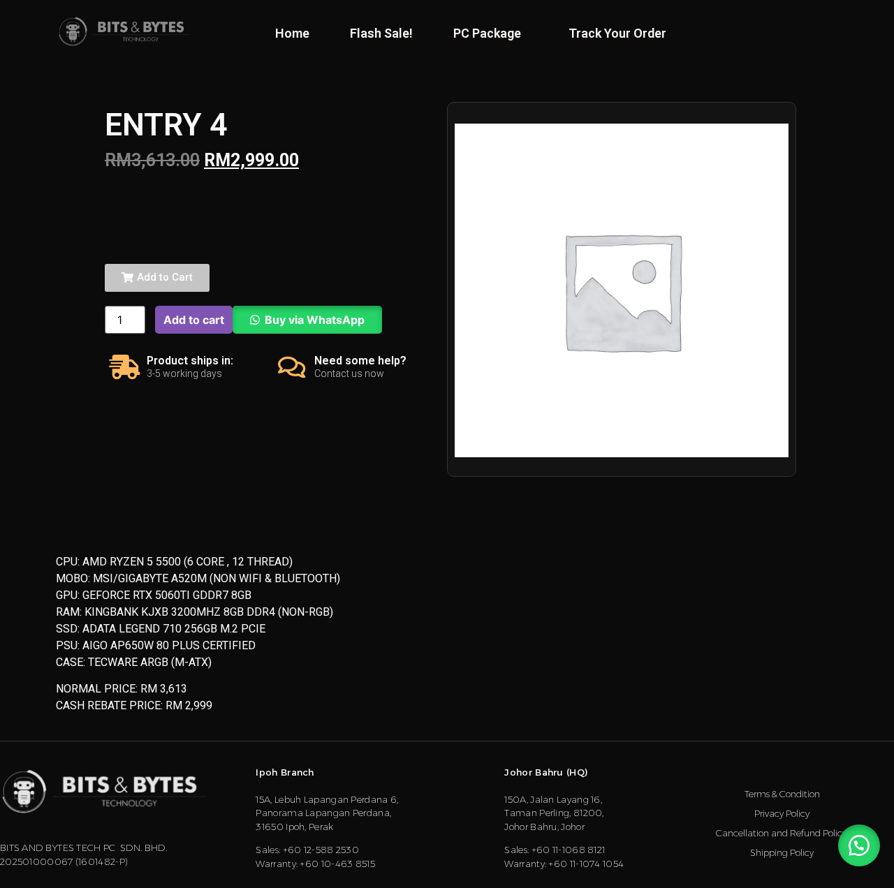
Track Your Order (617, 33)
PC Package (487, 33)
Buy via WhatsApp (315, 320)
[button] (157, 278)
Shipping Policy (782, 852)
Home (292, 33)
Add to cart (193, 320)
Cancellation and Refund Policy (782, 832)
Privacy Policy (781, 813)
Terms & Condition (782, 793)
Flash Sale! (381, 33)
